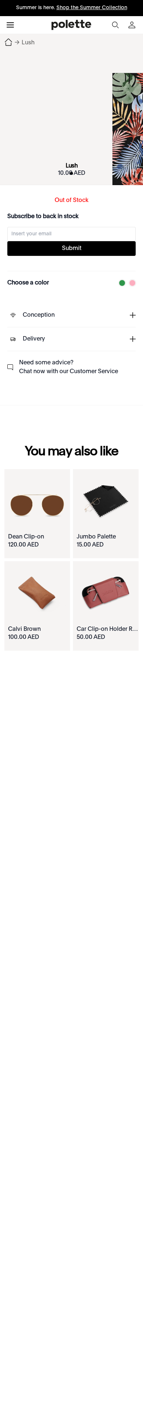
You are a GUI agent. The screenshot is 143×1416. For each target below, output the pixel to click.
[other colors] (120, 283)
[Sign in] (133, 25)
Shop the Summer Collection (91, 7)
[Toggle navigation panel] (10, 25)
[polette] (71, 24)
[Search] (115, 25)
